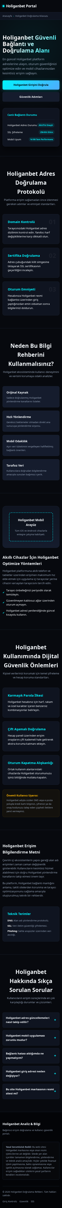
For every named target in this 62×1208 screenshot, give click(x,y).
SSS (32, 1201)
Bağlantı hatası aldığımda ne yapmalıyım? (25, 1056)
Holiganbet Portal (21, 6)
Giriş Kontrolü (10, 1201)
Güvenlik (23, 1201)
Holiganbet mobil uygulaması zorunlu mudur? (25, 1038)
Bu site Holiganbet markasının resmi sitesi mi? (30, 1091)
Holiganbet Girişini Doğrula (31, 85)
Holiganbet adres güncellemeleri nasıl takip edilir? (27, 1020)
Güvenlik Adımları (30, 97)
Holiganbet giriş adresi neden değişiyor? (25, 1073)
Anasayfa (7, 15)
